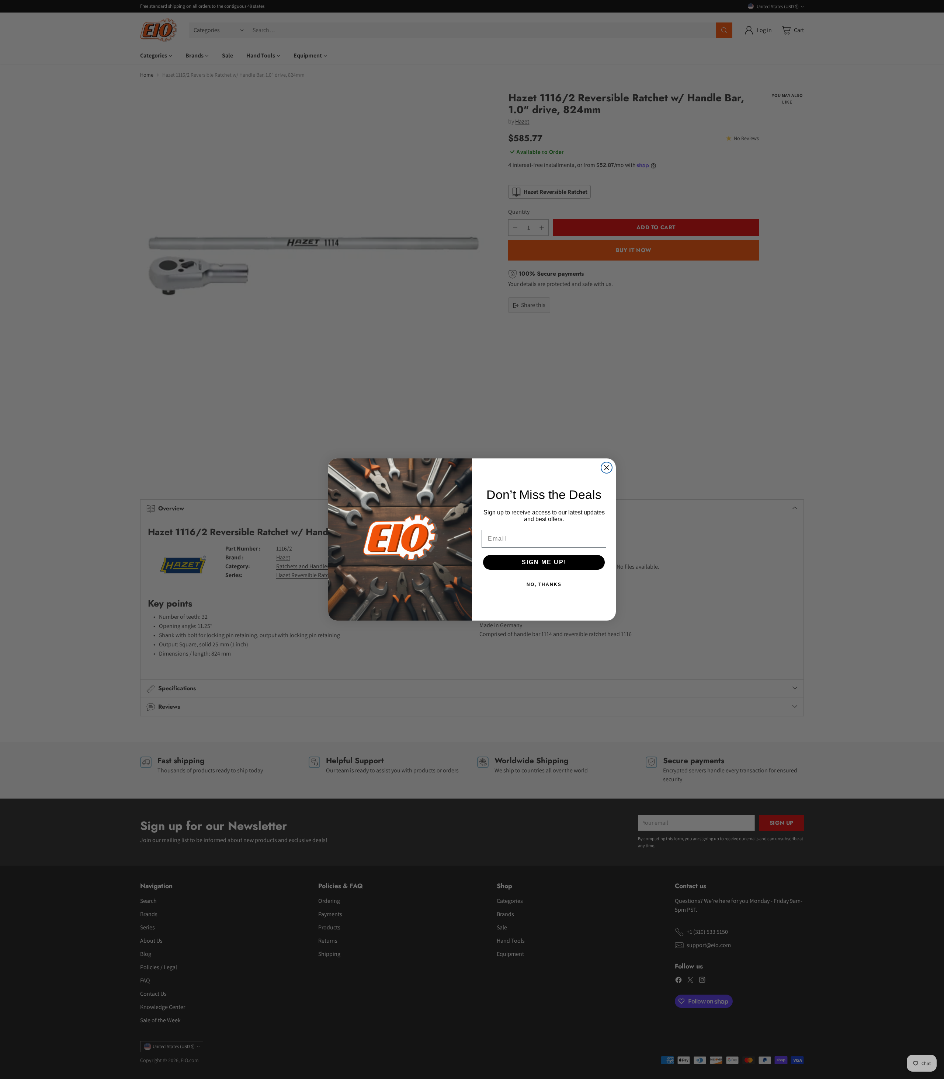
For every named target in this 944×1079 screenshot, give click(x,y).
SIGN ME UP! (544, 562)
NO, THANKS (544, 584)
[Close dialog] (606, 467)
